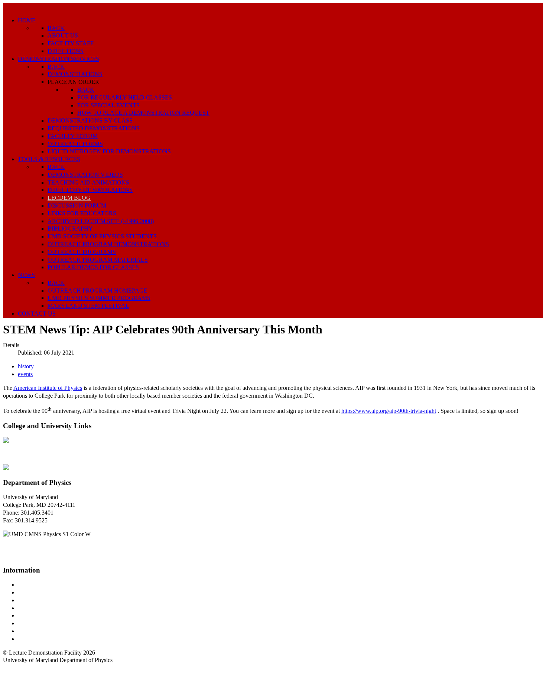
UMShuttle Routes (40, 615)
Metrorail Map (35, 608)
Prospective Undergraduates (51, 592)
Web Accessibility (39, 639)
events (25, 374)
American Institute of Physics (47, 388)
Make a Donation (38, 623)
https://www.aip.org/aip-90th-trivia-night (388, 411)
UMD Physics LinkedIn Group (54, 631)
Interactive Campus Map (46, 600)
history (26, 366)
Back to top (16, 668)
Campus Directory (39, 584)
